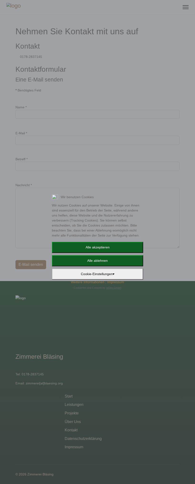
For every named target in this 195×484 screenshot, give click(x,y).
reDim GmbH (113, 287)
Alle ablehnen (97, 260)
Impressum (115, 282)
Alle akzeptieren (98, 247)
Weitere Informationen (87, 282)
